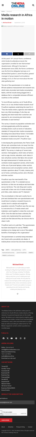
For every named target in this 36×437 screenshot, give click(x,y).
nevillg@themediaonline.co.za (10, 349)
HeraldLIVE (4, 379)
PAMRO (31, 252)
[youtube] (11, 338)
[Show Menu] (2, 5)
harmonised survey (8, 252)
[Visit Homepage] (18, 5)
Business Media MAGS (8, 388)
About (3, 427)
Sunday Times (5, 368)
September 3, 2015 (19, 22)
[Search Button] (33, 5)
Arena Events (5, 390)
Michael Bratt (7, 22)
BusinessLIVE (5, 373)
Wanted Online (5, 383)
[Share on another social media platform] (29, 53)
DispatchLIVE (5, 381)
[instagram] (20, 338)
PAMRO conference (8, 255)
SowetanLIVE (5, 371)
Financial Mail (5, 377)
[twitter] (7, 338)
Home (3, 11)
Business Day (5, 375)
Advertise (10, 427)
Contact (30, 427)
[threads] (24, 338)
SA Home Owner (6, 386)
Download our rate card (8, 358)
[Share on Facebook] (6, 53)
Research (9, 11)
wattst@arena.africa (7, 356)
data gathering (16, 250)
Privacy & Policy (20, 427)
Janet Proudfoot (21, 252)
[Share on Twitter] (18, 53)
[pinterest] (16, 338)
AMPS (7, 250)
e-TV (24, 250)
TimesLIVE (4, 366)
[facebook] (3, 338)
